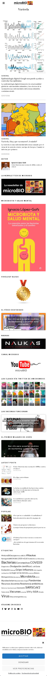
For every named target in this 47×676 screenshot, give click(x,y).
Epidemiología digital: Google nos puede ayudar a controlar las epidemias (22, 79)
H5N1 (35, 570)
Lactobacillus (5, 573)
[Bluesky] (5, 609)
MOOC (37, 577)
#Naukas (31, 555)
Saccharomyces (12, 588)
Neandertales (19, 581)
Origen (26, 581)
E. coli (33, 567)
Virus (5, 596)
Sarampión (21, 588)
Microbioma (17, 577)
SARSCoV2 (32, 587)
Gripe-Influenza (24, 569)
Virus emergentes (17, 597)
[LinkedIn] (15, 609)
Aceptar (23, 656)
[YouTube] (18, 609)
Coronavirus (23, 562)
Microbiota (28, 576)
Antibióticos (32, 559)
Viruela (41, 592)
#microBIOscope (9, 555)
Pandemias (35, 580)
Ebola (38, 567)
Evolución (5, 570)
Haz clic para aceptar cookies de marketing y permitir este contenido (23, 321)
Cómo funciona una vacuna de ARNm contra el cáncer (27, 165)
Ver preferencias (23, 669)
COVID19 (36, 562)
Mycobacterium (7, 581)
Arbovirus (40, 559)
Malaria (36, 573)
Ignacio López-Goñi (19, 163)
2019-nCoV (23, 558)
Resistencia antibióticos (31, 584)
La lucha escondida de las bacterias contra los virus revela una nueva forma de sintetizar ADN (28, 490)
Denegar (23, 662)
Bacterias (8, 562)
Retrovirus (4, 588)
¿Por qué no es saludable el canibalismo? (27, 515)
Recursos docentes (10, 584)
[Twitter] (8, 609)
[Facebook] (2, 609)
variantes (23, 592)
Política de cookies (14, 673)
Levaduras (31, 573)
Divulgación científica (20, 566)
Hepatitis (39, 570)
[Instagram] (12, 609)
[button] (43, 643)
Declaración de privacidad (30, 673)
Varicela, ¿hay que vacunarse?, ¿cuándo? (19, 141)
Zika (25, 597)
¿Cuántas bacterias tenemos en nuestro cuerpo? (27, 539)
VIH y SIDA (32, 591)
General (5, 76)
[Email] (21, 609)
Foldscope (12, 570)
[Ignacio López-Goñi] (5, 166)
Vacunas (15, 591)
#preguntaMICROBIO (9, 559)
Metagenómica (7, 577)
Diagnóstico (5, 566)
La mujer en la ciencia (18, 573)
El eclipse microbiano (21, 477)
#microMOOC (21, 556)
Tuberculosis (5, 592)
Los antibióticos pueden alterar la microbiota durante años (25, 500)
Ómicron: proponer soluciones (24, 525)
